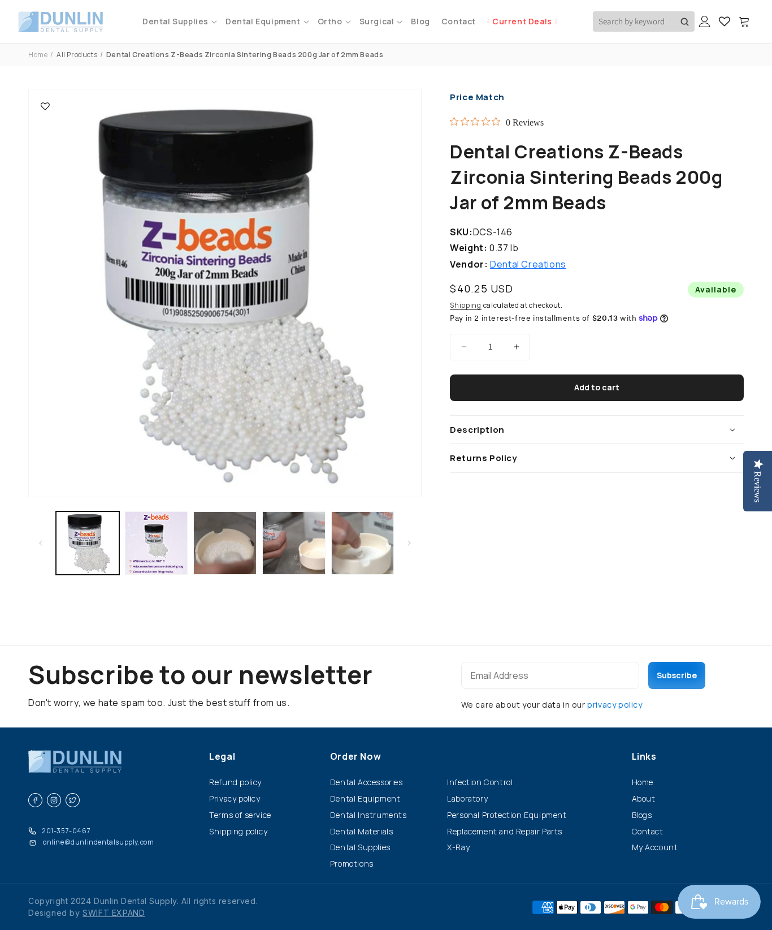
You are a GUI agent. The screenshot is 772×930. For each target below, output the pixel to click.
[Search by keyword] (685, 21)
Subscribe (677, 675)
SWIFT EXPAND (114, 913)
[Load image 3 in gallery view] (225, 543)
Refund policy (235, 782)
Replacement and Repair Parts (504, 831)
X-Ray (458, 847)
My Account (655, 847)
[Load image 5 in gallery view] (362, 543)
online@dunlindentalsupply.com (98, 842)
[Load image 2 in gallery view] (156, 543)
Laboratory (467, 798)
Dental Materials (361, 831)
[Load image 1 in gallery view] (87, 543)
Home (37, 54)
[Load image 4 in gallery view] (294, 543)
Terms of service (240, 815)
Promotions (352, 863)
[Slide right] (409, 543)
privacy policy (614, 704)
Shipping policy (238, 831)
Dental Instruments (368, 815)
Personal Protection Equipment (506, 815)
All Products (77, 54)
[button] (178, 21)
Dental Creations (528, 264)
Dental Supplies (360, 847)
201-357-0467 (66, 831)
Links (644, 756)
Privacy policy (234, 798)
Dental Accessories (366, 782)
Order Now (355, 756)
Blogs (642, 815)
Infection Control (480, 782)
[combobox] (644, 21)
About (644, 798)
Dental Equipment (365, 798)
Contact (647, 831)
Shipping (466, 305)
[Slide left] (40, 543)
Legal (222, 756)
